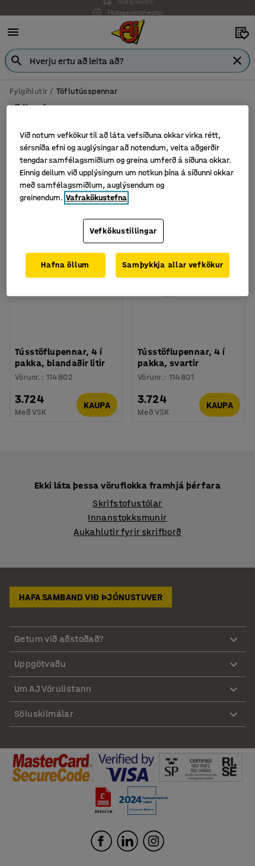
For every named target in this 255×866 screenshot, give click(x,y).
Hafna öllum (65, 265)
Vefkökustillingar (123, 231)
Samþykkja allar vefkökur (173, 265)
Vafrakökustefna (96, 198)
